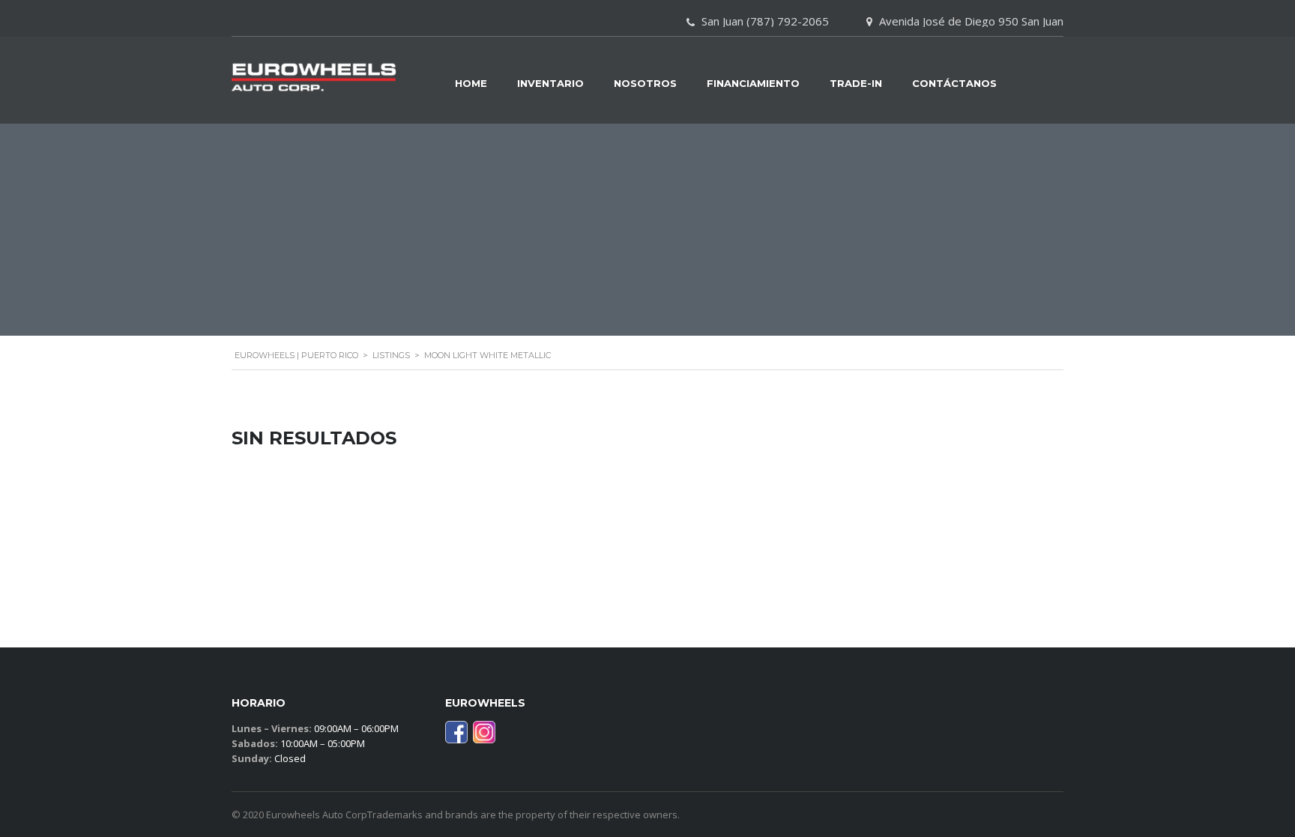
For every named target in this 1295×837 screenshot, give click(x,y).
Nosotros (645, 83)
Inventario (550, 83)
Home (471, 83)
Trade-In (856, 83)
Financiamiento (753, 83)
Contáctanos (954, 83)
